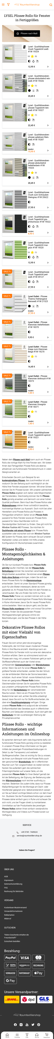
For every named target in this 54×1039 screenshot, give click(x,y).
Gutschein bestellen (12, 941)
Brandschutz (25, 762)
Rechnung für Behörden (13, 891)
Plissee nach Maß (29, 33)
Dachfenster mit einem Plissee (16, 530)
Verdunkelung (20, 690)
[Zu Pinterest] (38, 1025)
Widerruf (7, 919)
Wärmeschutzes (13, 780)
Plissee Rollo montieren (13, 608)
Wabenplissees (9, 505)
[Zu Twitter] (32, 1025)
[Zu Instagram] (21, 1025)
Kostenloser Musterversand (15, 907)
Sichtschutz (7, 715)
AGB (6, 876)
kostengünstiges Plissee (13, 480)
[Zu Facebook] (15, 1025)
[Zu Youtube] (27, 1025)
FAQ (6, 888)
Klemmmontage (34, 580)
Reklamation (9, 915)
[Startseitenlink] (27, 5)
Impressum (8, 880)
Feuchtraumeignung (20, 702)
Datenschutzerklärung (13, 884)
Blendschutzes (43, 665)
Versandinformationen (13, 911)
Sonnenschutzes (23, 665)
